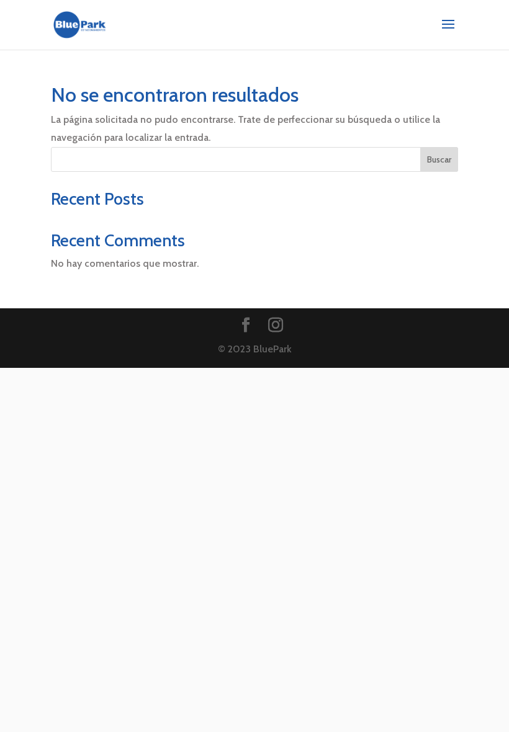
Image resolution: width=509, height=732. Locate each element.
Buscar (439, 159)
